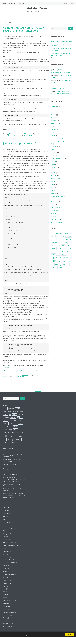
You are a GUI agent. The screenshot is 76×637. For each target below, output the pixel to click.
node (52, 184)
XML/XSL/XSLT (55, 219)
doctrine (53, 239)
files (70, 242)
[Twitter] (67, 3)
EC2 (58, 239)
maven (53, 164)
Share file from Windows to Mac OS (61, 41)
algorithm (59, 234)
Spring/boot (54, 210)
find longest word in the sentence (60, 58)
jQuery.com (6, 367)
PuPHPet (53, 199)
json (46, 134)
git (52, 245)
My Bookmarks (46, 15)
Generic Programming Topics (59, 141)
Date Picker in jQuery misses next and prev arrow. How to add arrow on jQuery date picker (62, 86)
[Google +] (72, 3)
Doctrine (53, 135)
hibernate (57, 245)
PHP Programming (59, 15)
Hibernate (54, 147)
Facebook (61, 242)
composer (63, 236)
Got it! (69, 635)
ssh (52, 265)
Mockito (53, 173)
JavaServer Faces (56, 155)
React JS (53, 205)
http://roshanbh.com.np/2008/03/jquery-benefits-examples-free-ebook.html (25, 371)
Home (4, 22)
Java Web (54, 152)
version (66, 267)
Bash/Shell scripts (56, 123)
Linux (63, 252)
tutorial (66, 264)
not (70, 257)
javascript (61, 248)
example (54, 242)
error (43, 134)
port (59, 261)
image (63, 245)
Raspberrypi (54, 202)
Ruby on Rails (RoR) (56, 207)
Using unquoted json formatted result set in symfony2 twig (23, 29)
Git (52, 144)
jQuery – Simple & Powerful (20, 143)
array (71, 233)
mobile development (57, 170)
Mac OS (53, 161)
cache (53, 236)
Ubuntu (53, 216)
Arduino (53, 115)
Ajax (40, 134)
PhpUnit (53, 190)
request (68, 261)
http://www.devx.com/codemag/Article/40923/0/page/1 (19, 369)
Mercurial (54, 167)
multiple (63, 254)
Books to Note (12, 3)
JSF (55, 252)
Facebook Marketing (57, 138)
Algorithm (54, 106)
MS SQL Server (55, 178)
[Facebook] (65, 3)
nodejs (66, 257)
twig (15, 135)
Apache (53, 112)
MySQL (53, 181)
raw (7, 135)
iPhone (53, 149)
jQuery (43, 375)
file (66, 242)
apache (66, 234)
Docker (53, 132)
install (68, 245)
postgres (53, 193)
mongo (58, 254)
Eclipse (62, 239)
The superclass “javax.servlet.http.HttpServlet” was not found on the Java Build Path (61, 71)
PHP (4, 135)
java (53, 248)
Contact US (22, 3)
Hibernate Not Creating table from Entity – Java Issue (61, 54)
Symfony (30, 135)
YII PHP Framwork (56, 222)
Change (57, 236)
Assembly (54, 120)
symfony (58, 265)
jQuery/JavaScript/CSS (20, 376)
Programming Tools (57, 196)
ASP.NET (53, 118)
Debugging (54, 129)
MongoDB (54, 176)
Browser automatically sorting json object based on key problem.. (60, 93)
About (4, 3)
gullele (9, 134)
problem (63, 261)
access (53, 233)
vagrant (61, 268)
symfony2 (10, 135)
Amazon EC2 (54, 109)
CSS (40, 375)
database (69, 236)
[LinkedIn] (69, 3)
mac (68, 252)
